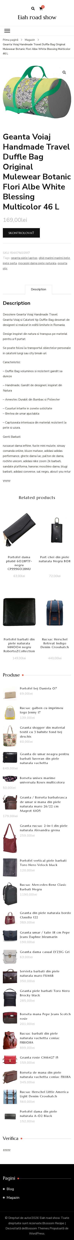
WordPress (36, 1233)
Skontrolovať (21, 233)
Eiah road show (37, 17)
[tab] (38, 289)
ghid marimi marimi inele (54, 258)
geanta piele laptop (24, 258)
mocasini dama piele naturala (37, 263)
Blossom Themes (37, 1228)
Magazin (13, 1197)
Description (38, 289)
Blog (10, 1189)
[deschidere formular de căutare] (33, 9)
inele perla (10, 263)
